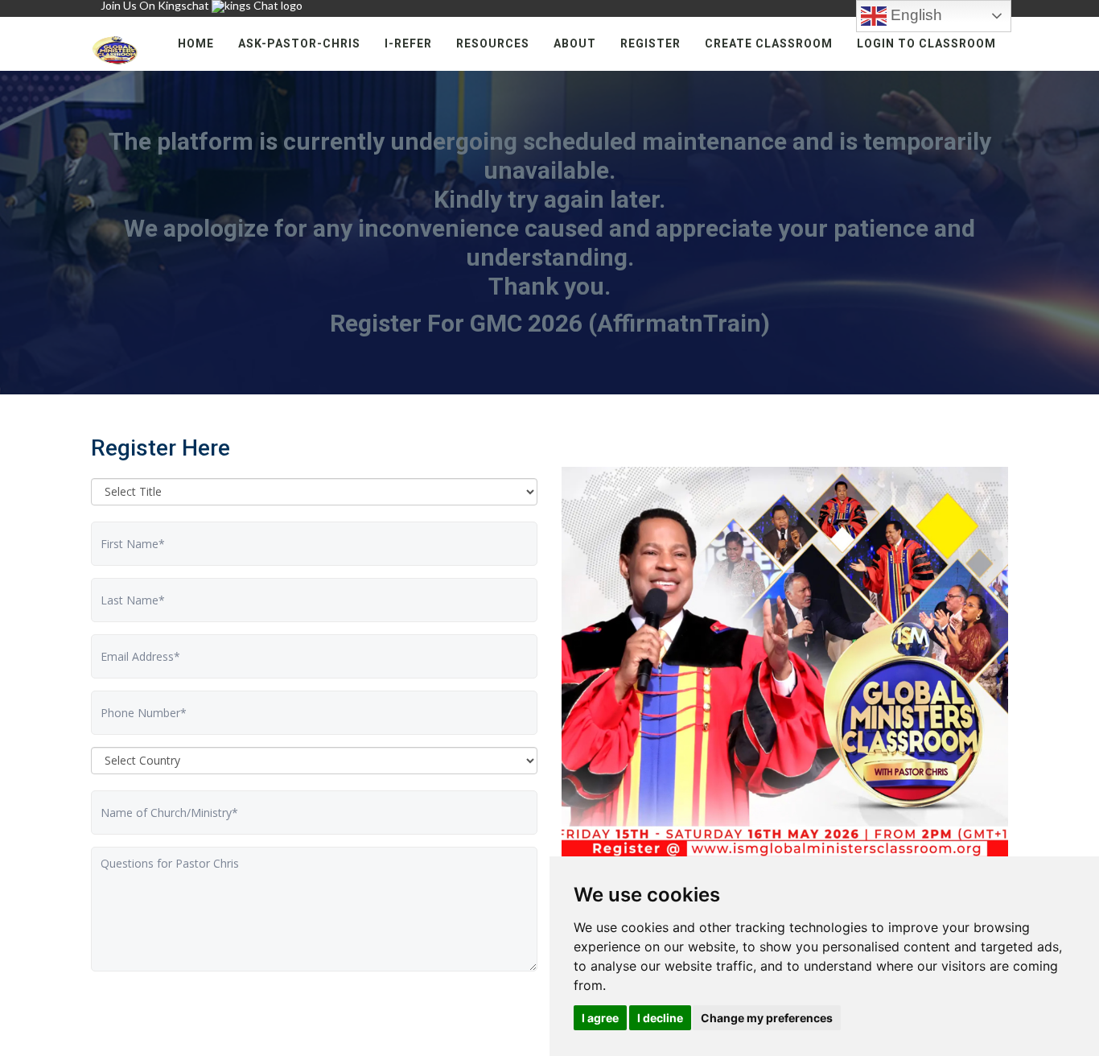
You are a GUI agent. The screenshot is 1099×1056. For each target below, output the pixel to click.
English (914, 14)
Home (196, 43)
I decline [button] (660, 1018)
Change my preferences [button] (767, 1018)
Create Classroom (769, 43)
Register (650, 43)
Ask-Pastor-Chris (299, 43)
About (575, 43)
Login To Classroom (926, 43)
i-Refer (408, 43)
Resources (492, 43)
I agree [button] (600, 1018)
